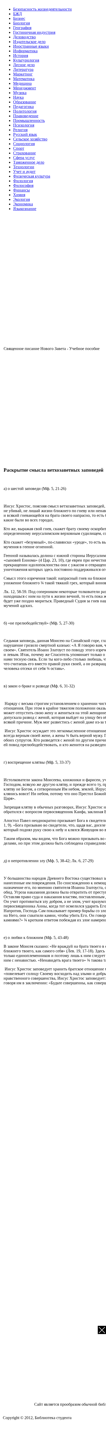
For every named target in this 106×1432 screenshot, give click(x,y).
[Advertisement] (53, 281)
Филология (23, 181)
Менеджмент (24, 88)
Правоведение (25, 116)
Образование (24, 102)
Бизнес (19, 18)
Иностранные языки (31, 46)
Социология (24, 143)
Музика (19, 92)
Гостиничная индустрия (34, 32)
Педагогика (23, 106)
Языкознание (24, 208)
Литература (23, 69)
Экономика (23, 204)
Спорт (18, 148)
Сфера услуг (24, 157)
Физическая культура (31, 176)
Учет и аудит (24, 171)
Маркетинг (23, 74)
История (20, 55)
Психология (23, 125)
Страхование (24, 153)
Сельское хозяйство (30, 139)
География (22, 28)
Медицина (22, 83)
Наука (18, 97)
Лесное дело (24, 65)
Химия (19, 195)
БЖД (17, 14)
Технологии (23, 167)
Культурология (26, 60)
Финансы (21, 190)
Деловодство (24, 37)
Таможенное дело (28, 162)
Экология (21, 199)
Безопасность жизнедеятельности (42, 9)
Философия (23, 185)
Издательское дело (29, 41)
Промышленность (29, 120)
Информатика (25, 51)
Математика (23, 79)
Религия (20, 130)
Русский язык (25, 134)
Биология (21, 23)
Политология (25, 111)
